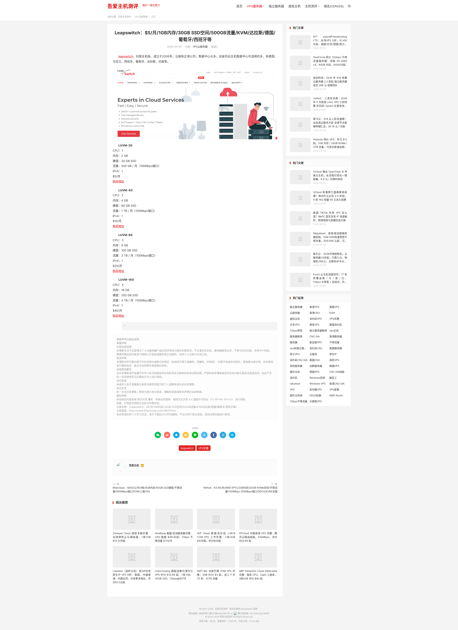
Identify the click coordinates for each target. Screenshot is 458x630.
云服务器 (295, 312)
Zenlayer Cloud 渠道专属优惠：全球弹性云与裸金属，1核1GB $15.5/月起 (132, 537)
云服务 (313, 354)
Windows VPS (318, 383)
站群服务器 (316, 365)
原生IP (333, 354)
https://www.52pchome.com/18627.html (152, 410)
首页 (239, 6)
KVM (332, 312)
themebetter (247, 608)
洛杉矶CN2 (316, 348)
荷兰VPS (295, 354)
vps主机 (334, 330)
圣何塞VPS (316, 389)
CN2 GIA (315, 336)
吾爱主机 (134, 465)
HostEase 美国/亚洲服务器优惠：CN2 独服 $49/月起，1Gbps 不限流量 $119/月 (174, 537)
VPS (292, 389)
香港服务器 (335, 336)
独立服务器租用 (318, 330)
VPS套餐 (334, 389)
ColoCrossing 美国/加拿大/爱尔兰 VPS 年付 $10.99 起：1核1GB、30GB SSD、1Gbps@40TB (174, 574)
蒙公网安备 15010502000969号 (253, 613)
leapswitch (125, 56)
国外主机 (295, 371)
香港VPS (314, 306)
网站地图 (193, 613)
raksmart (295, 383)
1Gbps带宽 (296, 330)
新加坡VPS (316, 342)
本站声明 (203, 613)
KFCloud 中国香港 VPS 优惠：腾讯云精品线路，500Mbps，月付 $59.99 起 (258, 537)
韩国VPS (334, 365)
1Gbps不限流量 (298, 401)
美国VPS (334, 306)
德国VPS (314, 371)
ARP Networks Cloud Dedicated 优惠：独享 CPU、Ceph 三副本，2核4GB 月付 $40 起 (258, 574)
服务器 (293, 342)
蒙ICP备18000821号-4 (220, 613)
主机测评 (311, 6)
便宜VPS (314, 324)
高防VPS (334, 359)
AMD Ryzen (336, 395)
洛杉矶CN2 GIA (298, 359)
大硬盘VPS (316, 401)
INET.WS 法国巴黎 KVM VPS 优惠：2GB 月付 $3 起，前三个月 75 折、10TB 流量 (216, 574)
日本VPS (295, 324)
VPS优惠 (203, 448)
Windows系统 (317, 377)
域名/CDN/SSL (334, 6)
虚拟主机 (294, 6)
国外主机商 (296, 395)
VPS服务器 (254, 6)
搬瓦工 (333, 377)
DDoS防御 (315, 395)
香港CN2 (315, 312)
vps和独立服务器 (299, 348)
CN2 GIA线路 (336, 371)
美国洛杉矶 (335, 324)
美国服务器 (335, 348)
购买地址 (118, 181)
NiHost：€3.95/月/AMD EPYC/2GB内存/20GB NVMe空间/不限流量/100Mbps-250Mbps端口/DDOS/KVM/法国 (240, 489)
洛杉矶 (293, 377)
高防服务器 (296, 365)
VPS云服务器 (141, 16)
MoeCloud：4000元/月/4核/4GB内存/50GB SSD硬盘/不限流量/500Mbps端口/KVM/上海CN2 (147, 489)
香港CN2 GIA (336, 383)
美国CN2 (315, 359)
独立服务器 (276, 6)
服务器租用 (296, 336)
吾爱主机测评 (122, 6)
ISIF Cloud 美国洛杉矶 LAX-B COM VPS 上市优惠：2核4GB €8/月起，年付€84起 (216, 537)
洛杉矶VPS (316, 318)
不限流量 (334, 342)
